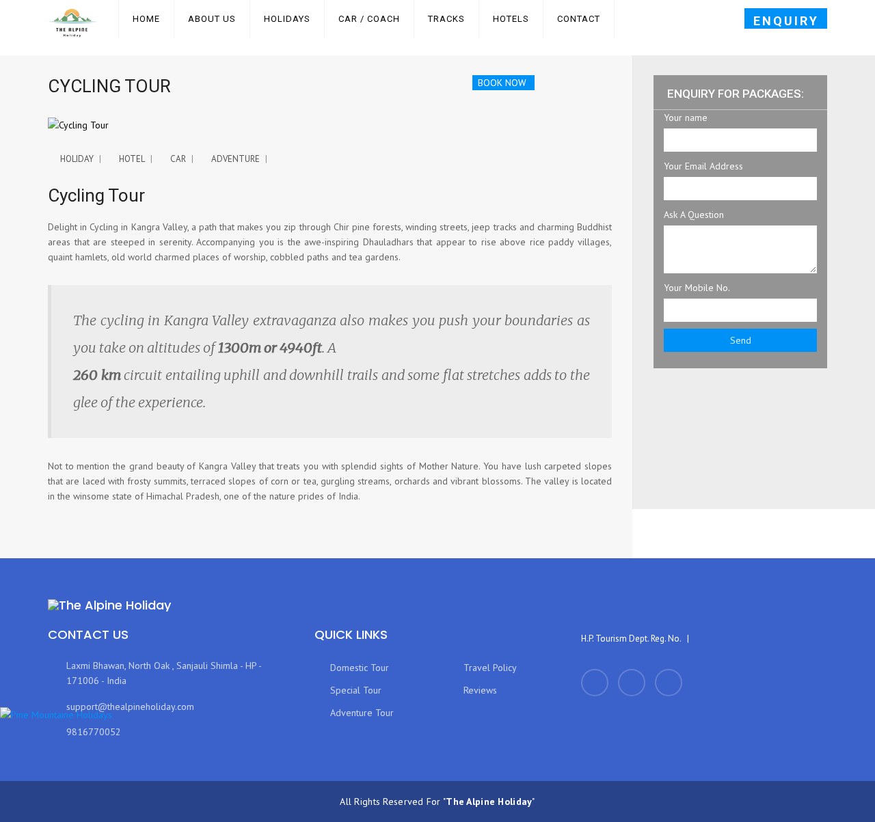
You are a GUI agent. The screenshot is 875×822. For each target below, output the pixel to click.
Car (178, 159)
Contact (578, 19)
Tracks (446, 19)
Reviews (477, 690)
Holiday (77, 159)
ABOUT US (212, 19)
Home (146, 19)
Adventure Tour (359, 713)
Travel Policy (487, 667)
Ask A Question (694, 214)
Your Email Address (703, 166)
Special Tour (353, 690)
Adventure (235, 159)
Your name (686, 117)
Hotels (511, 19)
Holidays (287, 19)
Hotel (132, 159)
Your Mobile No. (697, 288)
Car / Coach (369, 19)
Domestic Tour (357, 667)
